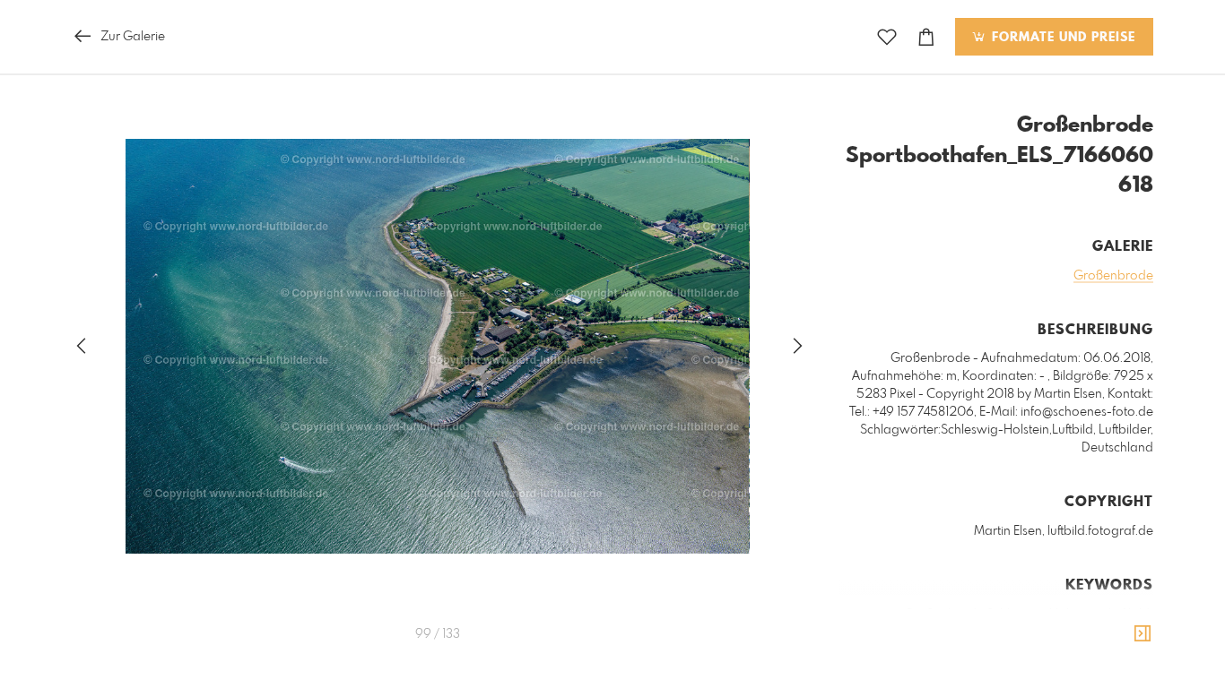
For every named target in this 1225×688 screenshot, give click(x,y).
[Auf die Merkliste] (887, 37)
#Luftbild (1125, 614)
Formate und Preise (1061, 37)
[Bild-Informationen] (1142, 634)
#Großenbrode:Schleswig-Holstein (996, 614)
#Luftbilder (1034, 632)
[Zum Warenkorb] (926, 37)
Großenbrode (1113, 276)
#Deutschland (1110, 632)
